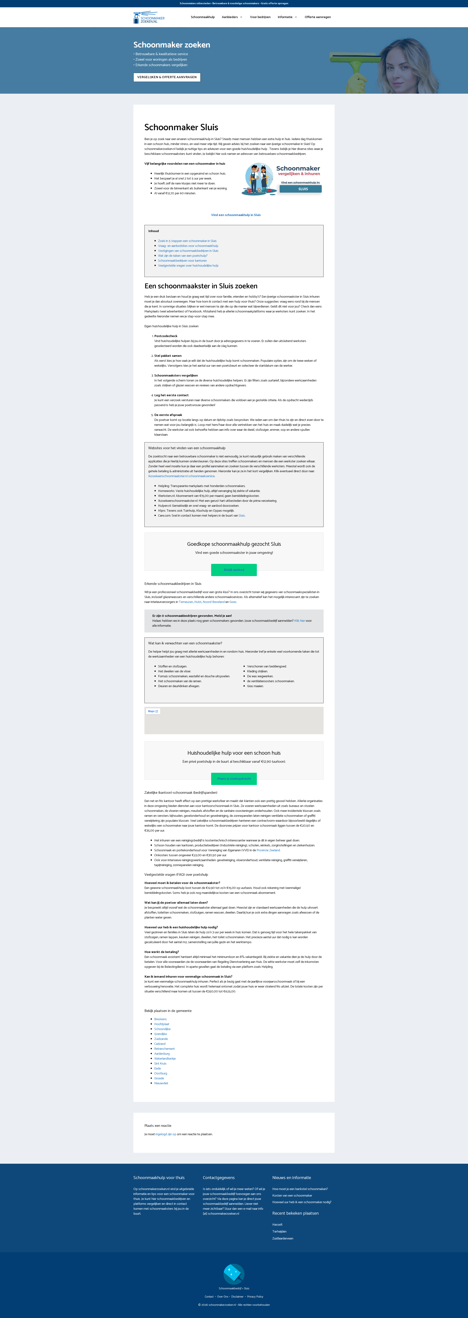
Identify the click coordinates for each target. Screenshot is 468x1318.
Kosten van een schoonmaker (292, 1195)
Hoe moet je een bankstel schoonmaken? (300, 1189)
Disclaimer (237, 1296)
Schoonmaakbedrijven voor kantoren (182, 260)
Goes (232, 602)
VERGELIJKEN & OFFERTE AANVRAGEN (167, 77)
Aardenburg (162, 1054)
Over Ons (222, 1296)
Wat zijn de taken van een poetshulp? (182, 256)
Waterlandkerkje (165, 1058)
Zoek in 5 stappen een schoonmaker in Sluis (187, 241)
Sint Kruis (160, 1063)
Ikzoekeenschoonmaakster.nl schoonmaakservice (181, 476)
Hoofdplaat (161, 1024)
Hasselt (277, 1224)
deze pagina (230, 1199)
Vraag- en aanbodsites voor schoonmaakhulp (188, 246)
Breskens (160, 1019)
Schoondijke (162, 1029)
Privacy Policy (255, 1296)
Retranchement (164, 1049)
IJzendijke (160, 1034)
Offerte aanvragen (318, 17)
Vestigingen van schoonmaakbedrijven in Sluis (188, 251)
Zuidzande (161, 1039)
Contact (209, 1296)
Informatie (285, 17)
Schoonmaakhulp (203, 17)
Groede (159, 1078)
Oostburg (160, 1073)
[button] (235, 215)
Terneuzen (186, 602)
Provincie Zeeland (268, 850)
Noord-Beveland (214, 602)
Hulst (197, 602)
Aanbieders (230, 17)
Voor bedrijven (260, 17)
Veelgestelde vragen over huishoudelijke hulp (188, 265)
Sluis (242, 515)
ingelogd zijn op (166, 1134)
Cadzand (159, 1044)
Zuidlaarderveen (282, 1238)
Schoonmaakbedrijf (230, 1288)
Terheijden (279, 1231)
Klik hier (300, 621)
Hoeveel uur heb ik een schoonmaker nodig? (301, 1202)
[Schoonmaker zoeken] (149, 17)
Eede (157, 1068)
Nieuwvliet (161, 1083)
